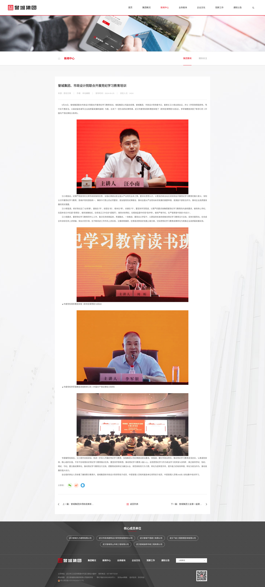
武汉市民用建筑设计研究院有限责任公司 (115, 538)
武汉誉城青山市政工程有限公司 (116, 544)
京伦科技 (141, 577)
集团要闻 (187, 58)
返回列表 (134, 504)
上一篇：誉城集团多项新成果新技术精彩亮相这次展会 (78, 504)
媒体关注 (203, 58)
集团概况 (146, 7)
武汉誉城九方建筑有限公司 (80, 538)
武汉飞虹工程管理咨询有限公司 (183, 538)
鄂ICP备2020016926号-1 (106, 577)
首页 (130, 7)
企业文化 (201, 7)
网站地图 (61, 577)
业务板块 (183, 7)
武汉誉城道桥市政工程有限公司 (149, 544)
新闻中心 (165, 7)
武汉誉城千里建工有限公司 (151, 538)
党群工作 (219, 7)
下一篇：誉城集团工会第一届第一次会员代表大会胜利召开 (189, 504)
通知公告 (237, 7)
